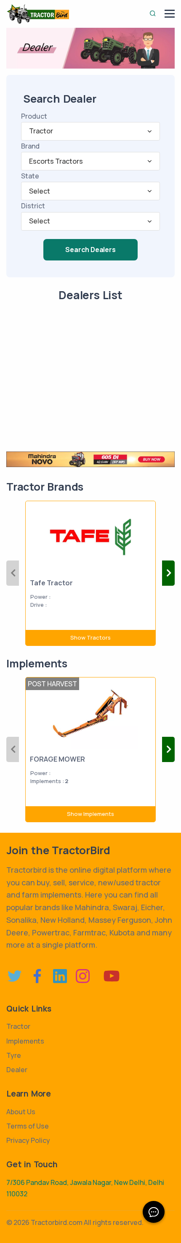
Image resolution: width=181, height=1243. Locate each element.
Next (168, 573)
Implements (25, 1041)
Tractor (18, 1026)
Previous (12, 573)
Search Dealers (90, 249)
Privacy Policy (28, 1140)
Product (34, 116)
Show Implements (90, 814)
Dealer (16, 1069)
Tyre (13, 1055)
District (33, 205)
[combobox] (90, 131)
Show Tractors (90, 637)
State (30, 176)
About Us (20, 1111)
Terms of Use (27, 1126)
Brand (30, 146)
